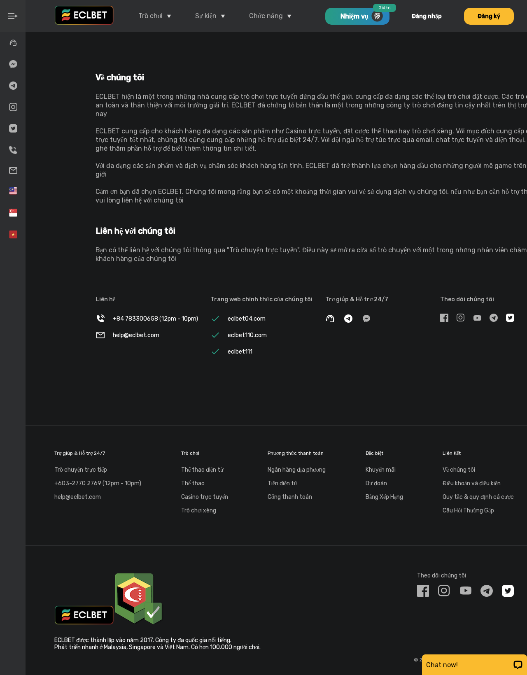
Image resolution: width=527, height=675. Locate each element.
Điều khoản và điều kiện (472, 483)
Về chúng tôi (459, 469)
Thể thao (193, 483)
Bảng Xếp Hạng (384, 496)
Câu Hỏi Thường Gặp (468, 510)
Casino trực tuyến (204, 496)
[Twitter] (13, 128)
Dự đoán (376, 483)
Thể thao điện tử (202, 469)
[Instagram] (13, 107)
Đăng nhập (427, 16)
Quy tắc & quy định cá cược (478, 496)
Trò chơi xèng (198, 510)
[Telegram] (13, 85)
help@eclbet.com (77, 496)
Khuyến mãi (381, 469)
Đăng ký (489, 16)
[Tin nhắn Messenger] (13, 64)
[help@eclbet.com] (13, 170)
